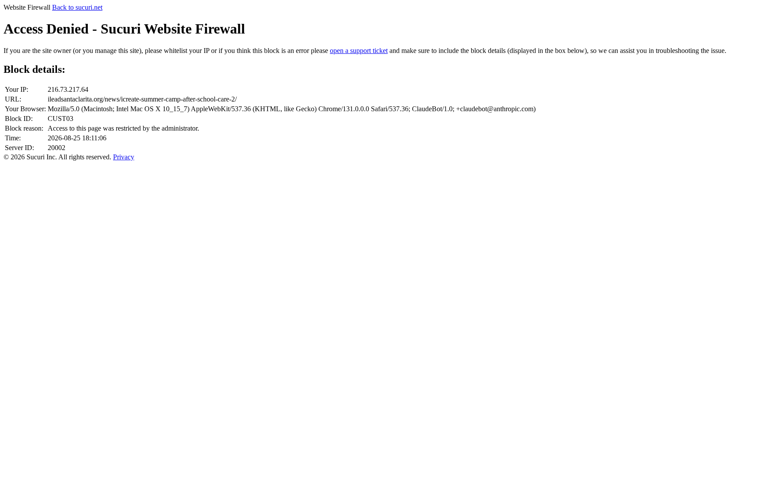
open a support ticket (359, 50)
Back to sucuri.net (77, 7)
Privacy (123, 157)
